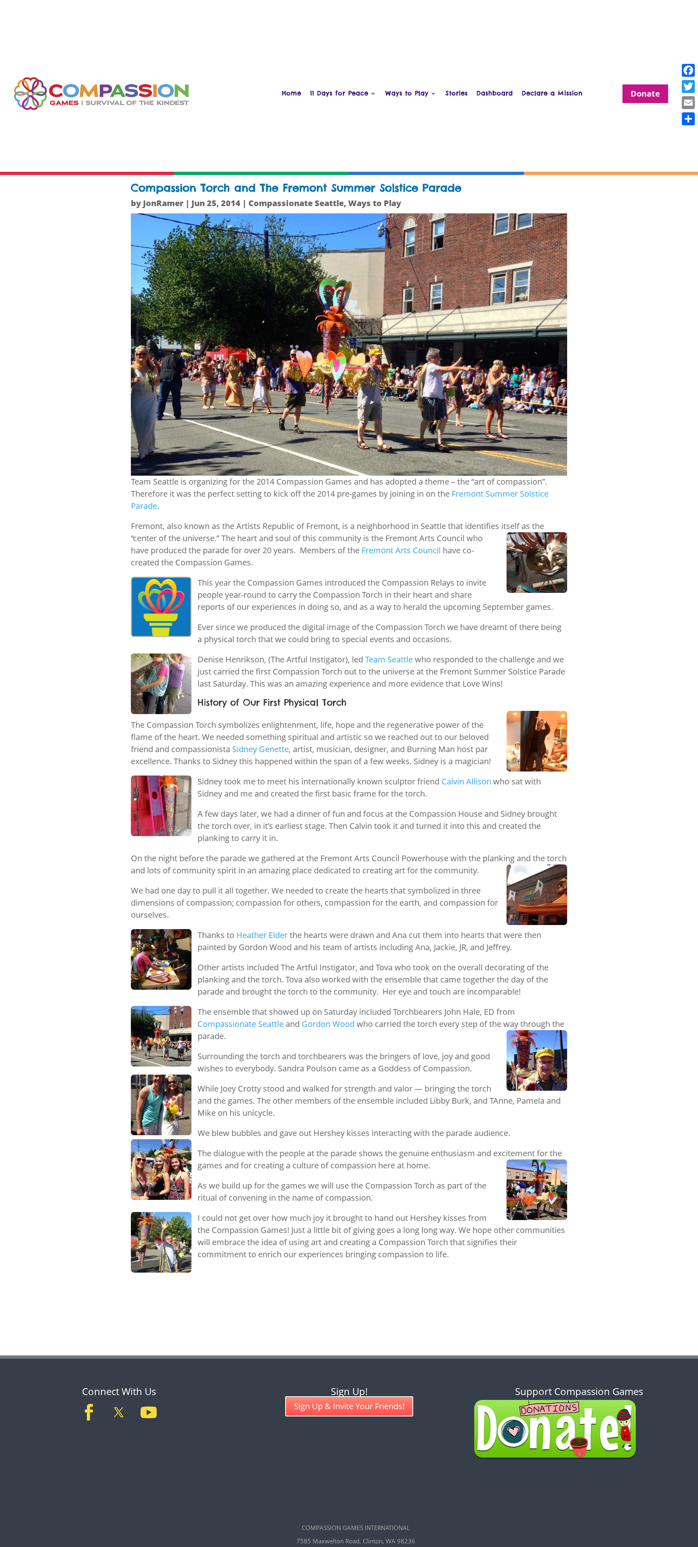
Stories (457, 93)
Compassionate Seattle (296, 203)
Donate (645, 93)
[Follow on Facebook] (89, 1412)
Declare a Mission (552, 93)
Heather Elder (262, 934)
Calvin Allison (466, 781)
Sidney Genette (260, 749)
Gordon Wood (328, 1023)
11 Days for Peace (339, 93)
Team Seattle (389, 659)
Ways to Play (407, 93)
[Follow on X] (118, 1412)
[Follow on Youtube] (148, 1412)
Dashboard (495, 93)
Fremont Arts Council (402, 550)
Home (291, 93)
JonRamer (163, 203)
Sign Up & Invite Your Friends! (349, 1406)
